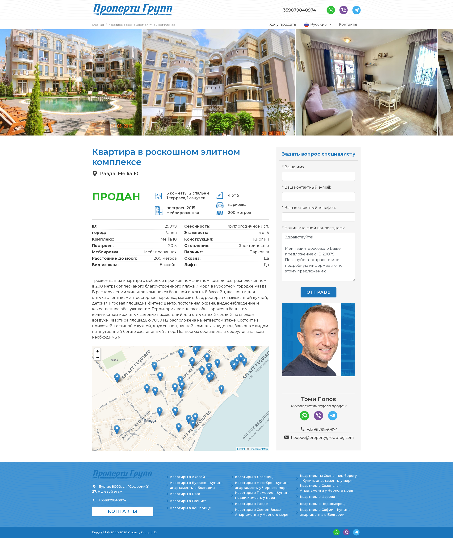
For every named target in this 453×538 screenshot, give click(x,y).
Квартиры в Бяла (185, 494)
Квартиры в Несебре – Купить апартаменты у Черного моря (262, 485)
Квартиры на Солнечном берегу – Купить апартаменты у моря (328, 478)
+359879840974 (298, 10)
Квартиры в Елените (188, 501)
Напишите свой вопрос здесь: (315, 228)
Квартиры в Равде (251, 504)
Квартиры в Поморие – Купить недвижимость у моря (262, 495)
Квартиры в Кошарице (190, 508)
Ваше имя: (295, 167)
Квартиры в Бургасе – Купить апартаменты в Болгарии (196, 485)
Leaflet (241, 449)
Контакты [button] (123, 511)
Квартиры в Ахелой (187, 477)
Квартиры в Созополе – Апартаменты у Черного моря (326, 488)
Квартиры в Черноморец (322, 504)
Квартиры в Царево (317, 497)
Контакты (348, 24)
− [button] (97, 357)
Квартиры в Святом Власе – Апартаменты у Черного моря (261, 512)
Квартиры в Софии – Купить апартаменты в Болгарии (325, 512)
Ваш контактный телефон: (310, 207)
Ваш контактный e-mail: (308, 187)
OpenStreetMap (259, 449)
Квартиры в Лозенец (254, 477)
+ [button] (97, 351)
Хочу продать (282, 24)
